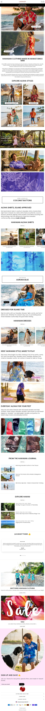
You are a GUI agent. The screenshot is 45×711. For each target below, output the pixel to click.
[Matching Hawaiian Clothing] (22, 574)
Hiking (17, 503)
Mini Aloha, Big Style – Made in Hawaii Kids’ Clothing (29, 483)
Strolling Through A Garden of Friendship (27, 505)
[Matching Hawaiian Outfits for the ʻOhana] (8, 468)
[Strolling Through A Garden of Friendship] (8, 507)
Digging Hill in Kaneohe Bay (23, 522)
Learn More (22, 696)
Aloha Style (22, 592)
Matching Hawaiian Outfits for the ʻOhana (27, 465)
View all (22, 225)
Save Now (22, 626)
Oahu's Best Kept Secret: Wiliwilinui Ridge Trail (28, 513)
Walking (29, 503)
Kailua (19, 520)
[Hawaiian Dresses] (22, 43)
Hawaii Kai (17, 512)
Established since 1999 (22, 693)
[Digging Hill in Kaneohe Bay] (8, 524)
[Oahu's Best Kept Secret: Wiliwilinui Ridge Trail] (8, 515)
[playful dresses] (22, 371)
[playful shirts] (22, 393)
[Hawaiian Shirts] (22, 19)
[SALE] (22, 608)
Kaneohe (20, 503)
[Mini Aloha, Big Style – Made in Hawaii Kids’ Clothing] (8, 486)
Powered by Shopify (22, 709)
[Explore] (22, 160)
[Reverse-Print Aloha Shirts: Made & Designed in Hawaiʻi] (8, 477)
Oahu (23, 503)
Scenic (26, 503)
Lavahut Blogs (22, 699)
